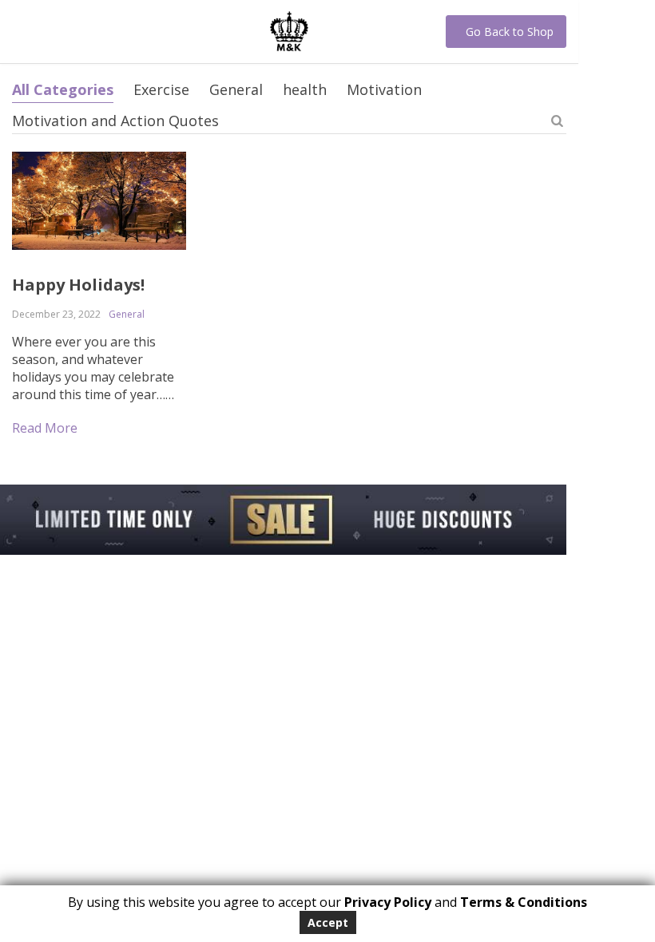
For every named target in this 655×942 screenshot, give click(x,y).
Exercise (161, 89)
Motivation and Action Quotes (115, 120)
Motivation (384, 89)
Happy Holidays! (78, 284)
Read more (44, 428)
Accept (328, 922)
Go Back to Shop (510, 31)
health (305, 89)
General (236, 89)
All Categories (62, 89)
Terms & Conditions (523, 902)
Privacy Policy (387, 902)
